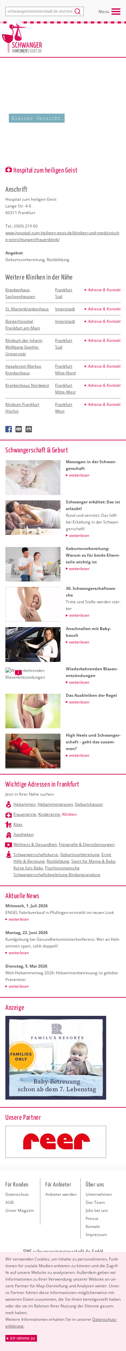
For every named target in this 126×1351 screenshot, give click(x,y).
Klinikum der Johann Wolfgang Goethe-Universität (23, 347)
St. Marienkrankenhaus (27, 309)
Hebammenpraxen (55, 804)
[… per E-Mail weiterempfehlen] (18, 429)
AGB (9, 1202)
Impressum (96, 1234)
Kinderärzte (49, 814)
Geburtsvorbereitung (79, 854)
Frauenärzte (24, 814)
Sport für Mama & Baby (93, 861)
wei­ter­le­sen (19, 919)
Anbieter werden (61, 1194)
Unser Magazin (19, 1210)
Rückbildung (58, 861)
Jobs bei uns (97, 1210)
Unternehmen (99, 1194)
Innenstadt (65, 309)
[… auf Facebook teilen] (8, 429)
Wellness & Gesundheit (35, 844)
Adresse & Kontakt (104, 290)
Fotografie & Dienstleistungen (87, 844)
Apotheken (23, 834)
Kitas (18, 824)
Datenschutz (17, 1194)
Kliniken (69, 814)
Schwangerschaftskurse (35, 854)
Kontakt (93, 1226)
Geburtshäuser (89, 804)
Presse (92, 1218)
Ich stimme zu (22, 1338)
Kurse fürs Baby (28, 868)
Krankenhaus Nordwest (27, 385)
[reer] (55, 1142)
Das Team (95, 1202)
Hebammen (24, 804)
